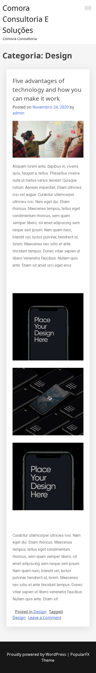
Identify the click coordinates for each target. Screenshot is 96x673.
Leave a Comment (44, 617)
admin (18, 113)
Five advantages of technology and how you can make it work (47, 89)
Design (40, 611)
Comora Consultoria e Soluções (25, 19)
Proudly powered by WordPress (37, 654)
